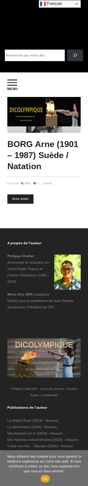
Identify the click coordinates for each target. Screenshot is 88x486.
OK (45, 479)
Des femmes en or (21, 433)
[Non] (81, 468)
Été (28, 183)
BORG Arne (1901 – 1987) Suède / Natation (42, 155)
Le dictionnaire (18, 427)
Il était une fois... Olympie (26, 446)
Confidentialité (49, 395)
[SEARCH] (75, 55)
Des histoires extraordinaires (29, 440)
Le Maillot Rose (19, 420)
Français (54, 3)
